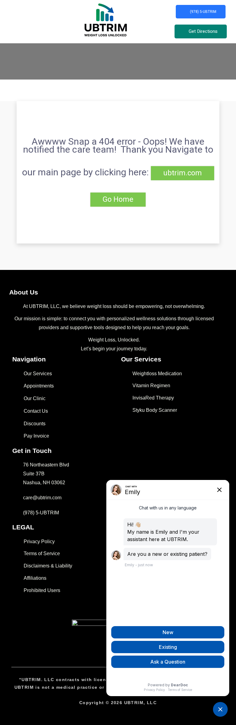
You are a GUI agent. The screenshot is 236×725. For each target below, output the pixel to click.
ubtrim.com (182, 173)
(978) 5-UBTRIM (203, 11)
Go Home (118, 199)
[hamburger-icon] (10, 21)
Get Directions (203, 31)
